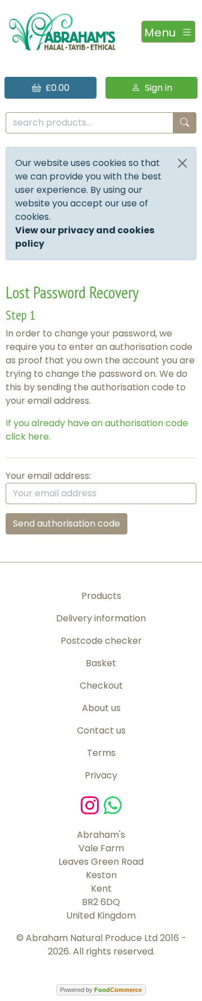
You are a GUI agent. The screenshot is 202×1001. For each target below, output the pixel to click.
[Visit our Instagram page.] (92, 804)
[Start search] (184, 123)
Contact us (101, 730)
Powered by (101, 989)
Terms (101, 752)
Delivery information (101, 618)
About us (101, 708)
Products (101, 595)
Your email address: (48, 475)
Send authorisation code (66, 523)
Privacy (101, 775)
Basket (101, 663)
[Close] (182, 163)
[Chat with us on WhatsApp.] (113, 804)
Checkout (101, 685)
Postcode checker (101, 640)
